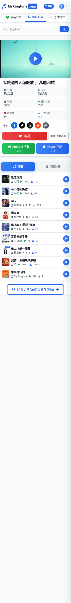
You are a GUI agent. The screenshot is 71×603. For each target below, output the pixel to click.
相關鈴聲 (55, 166)
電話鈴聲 (8, 93)
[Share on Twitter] (22, 125)
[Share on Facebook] (14, 125)
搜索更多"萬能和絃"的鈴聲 (35, 289)
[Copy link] (46, 125)
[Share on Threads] (30, 125)
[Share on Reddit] (38, 125)
